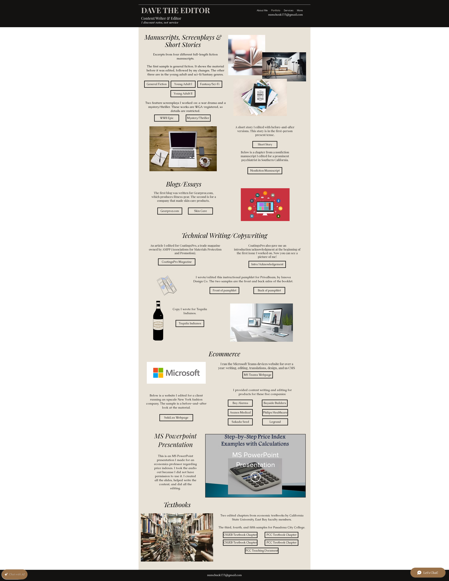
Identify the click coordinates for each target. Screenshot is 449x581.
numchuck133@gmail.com (224, 575)
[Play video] (255, 477)
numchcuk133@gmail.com (285, 14)
